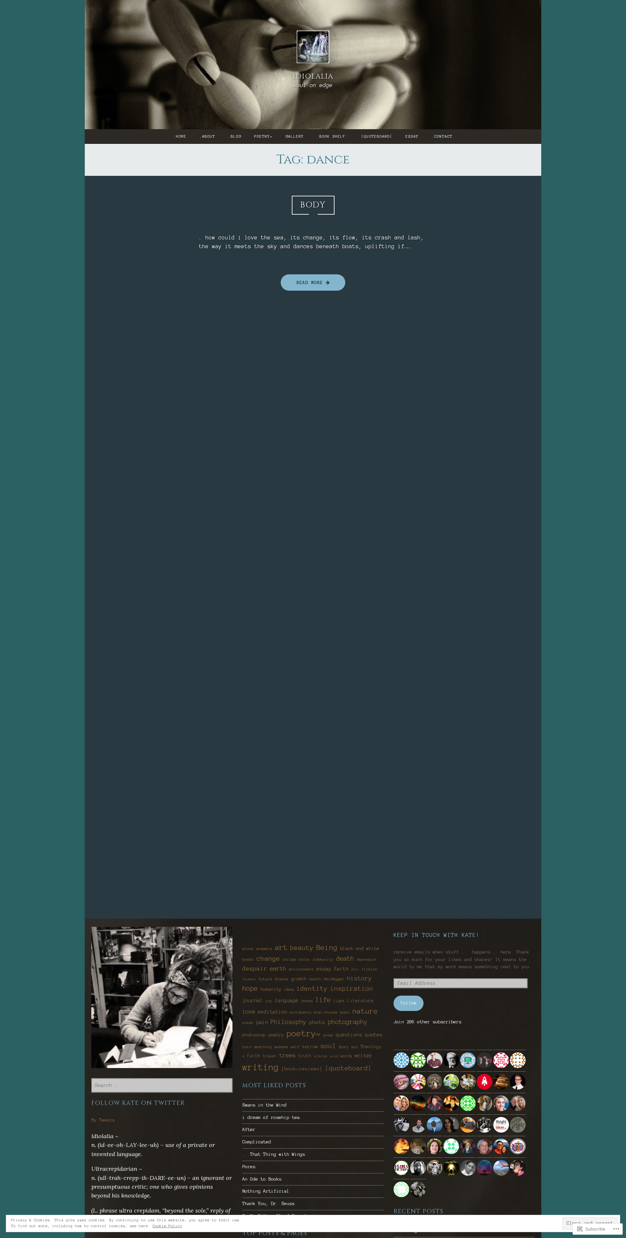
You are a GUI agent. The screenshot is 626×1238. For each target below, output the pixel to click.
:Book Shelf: (332, 136)
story (344, 1047)
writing (260, 1067)
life (323, 999)
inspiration (351, 988)
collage (289, 959)
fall (355, 969)
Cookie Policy (167, 1226)
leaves (307, 1001)
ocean (248, 1023)
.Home (179, 136)
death (345, 958)
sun (354, 1047)
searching (263, 1047)
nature (365, 1011)
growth (299, 978)
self (295, 1047)
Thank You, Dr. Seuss (268, 1203)
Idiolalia (313, 76)
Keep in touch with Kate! (437, 935)
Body (313, 205)
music (345, 1012)
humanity (271, 989)
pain (262, 1022)
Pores (248, 1166)
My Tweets (103, 1120)
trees (287, 1055)
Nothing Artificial (265, 1191)
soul (328, 1045)
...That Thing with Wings (273, 1154)
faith (341, 968)
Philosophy (288, 1022)
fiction (370, 969)
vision (321, 1056)
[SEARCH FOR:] (161, 1086)
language (286, 1000)
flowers (249, 979)
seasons (281, 1047)
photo (317, 1022)
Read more (303, 282)
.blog (234, 136)
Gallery (295, 136)
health (315, 979)
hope (250, 988)
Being (326, 947)
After (248, 1129)
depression (366, 959)
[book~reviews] (301, 1068)
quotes (373, 1034)
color (304, 959)
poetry (276, 1034)
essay (412, 136)
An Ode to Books (261, 1179)
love (248, 1012)
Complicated (256, 1141)
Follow (408, 1003)
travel (270, 1056)
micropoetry (300, 1012)
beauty (302, 947)
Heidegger (334, 979)
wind (334, 1056)
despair (254, 968)
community (323, 959)
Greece (282, 979)
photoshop (254, 1034)
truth (304, 1055)
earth (278, 968)
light (339, 1001)
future (265, 979)
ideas (289, 989)
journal (252, 1000)
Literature (361, 1001)
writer (363, 1055)
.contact (442, 136)
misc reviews (325, 1012)
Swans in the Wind (264, 1105)
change (268, 958)
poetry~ (263, 136)
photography (347, 1021)
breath (248, 959)
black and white (359, 948)
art (281, 947)
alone (248, 949)
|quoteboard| (377, 136)
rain (246, 1047)
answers (264, 948)
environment (301, 969)
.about (207, 136)
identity (312, 988)
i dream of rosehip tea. (272, 1117)
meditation (272, 1012)
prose (328, 1035)
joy (268, 1001)
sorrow (310, 1046)
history (359, 978)
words (346, 1056)
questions (349, 1034)
